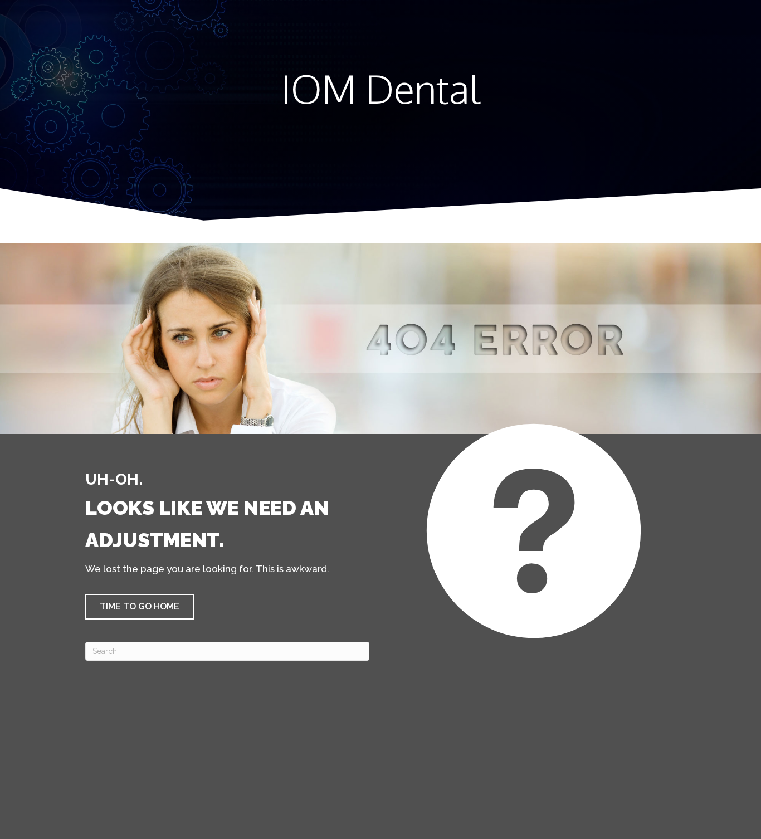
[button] (139, 607)
